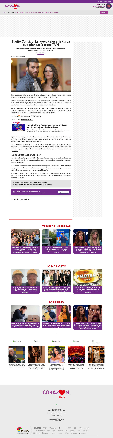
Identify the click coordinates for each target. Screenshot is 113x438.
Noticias (11, 12)
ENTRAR (100, 1)
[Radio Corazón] (12, 6)
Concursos (24, 12)
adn (80, 428)
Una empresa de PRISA (23, 429)
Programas (33, 12)
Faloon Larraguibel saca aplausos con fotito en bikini (31, 182)
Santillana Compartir (62, 428)
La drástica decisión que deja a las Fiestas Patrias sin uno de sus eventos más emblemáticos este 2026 (76, 366)
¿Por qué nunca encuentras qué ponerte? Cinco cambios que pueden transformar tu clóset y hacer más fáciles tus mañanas (96, 366)
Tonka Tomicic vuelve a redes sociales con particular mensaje (33, 184)
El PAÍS (37, 428)
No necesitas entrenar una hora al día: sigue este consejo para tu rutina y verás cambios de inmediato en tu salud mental (36, 366)
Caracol (86, 428)
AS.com (74, 428)
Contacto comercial (56, 415)
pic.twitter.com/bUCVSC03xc (31, 116)
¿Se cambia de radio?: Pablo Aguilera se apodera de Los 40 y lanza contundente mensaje (17, 365)
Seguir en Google (63, 192)
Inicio (5, 12)
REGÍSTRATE (108, 1)
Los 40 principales (45, 428)
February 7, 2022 (27, 120)
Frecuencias (49, 12)
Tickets (56, 12)
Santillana (53, 428)
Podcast (41, 12)
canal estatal (43, 147)
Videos (17, 12)
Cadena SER (69, 428)
